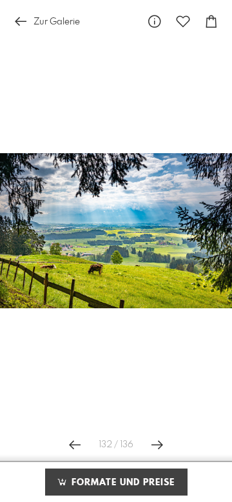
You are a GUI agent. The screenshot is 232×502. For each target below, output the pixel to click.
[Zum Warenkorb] (211, 21)
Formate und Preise (121, 482)
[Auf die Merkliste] (183, 21)
